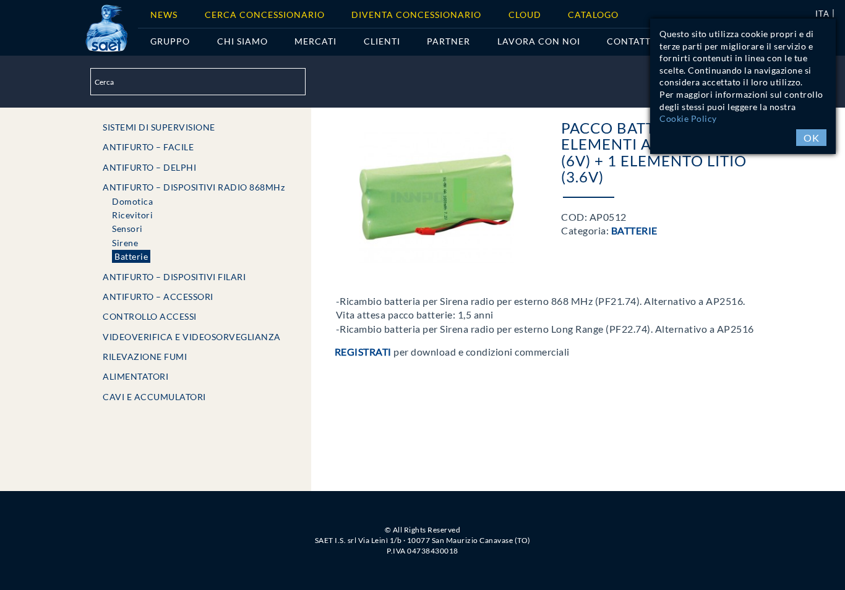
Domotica (132, 201)
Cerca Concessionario (265, 14)
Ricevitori (132, 215)
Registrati (363, 351)
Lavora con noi (538, 41)
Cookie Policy (688, 118)
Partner (448, 41)
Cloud (524, 14)
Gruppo (170, 41)
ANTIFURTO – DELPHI (149, 167)
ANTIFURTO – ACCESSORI (158, 296)
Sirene (125, 242)
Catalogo (593, 14)
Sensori (127, 228)
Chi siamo (242, 41)
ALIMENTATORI (135, 376)
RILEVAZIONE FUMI (145, 356)
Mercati (315, 41)
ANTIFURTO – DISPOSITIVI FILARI (174, 276)
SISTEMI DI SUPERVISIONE (159, 127)
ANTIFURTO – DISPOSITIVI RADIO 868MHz (194, 187)
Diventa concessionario (416, 14)
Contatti (630, 41)
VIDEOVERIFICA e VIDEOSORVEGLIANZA (192, 336)
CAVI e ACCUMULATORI (154, 396)
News (164, 14)
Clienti (382, 41)
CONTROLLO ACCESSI (150, 316)
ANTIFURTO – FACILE (148, 147)
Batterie (131, 256)
